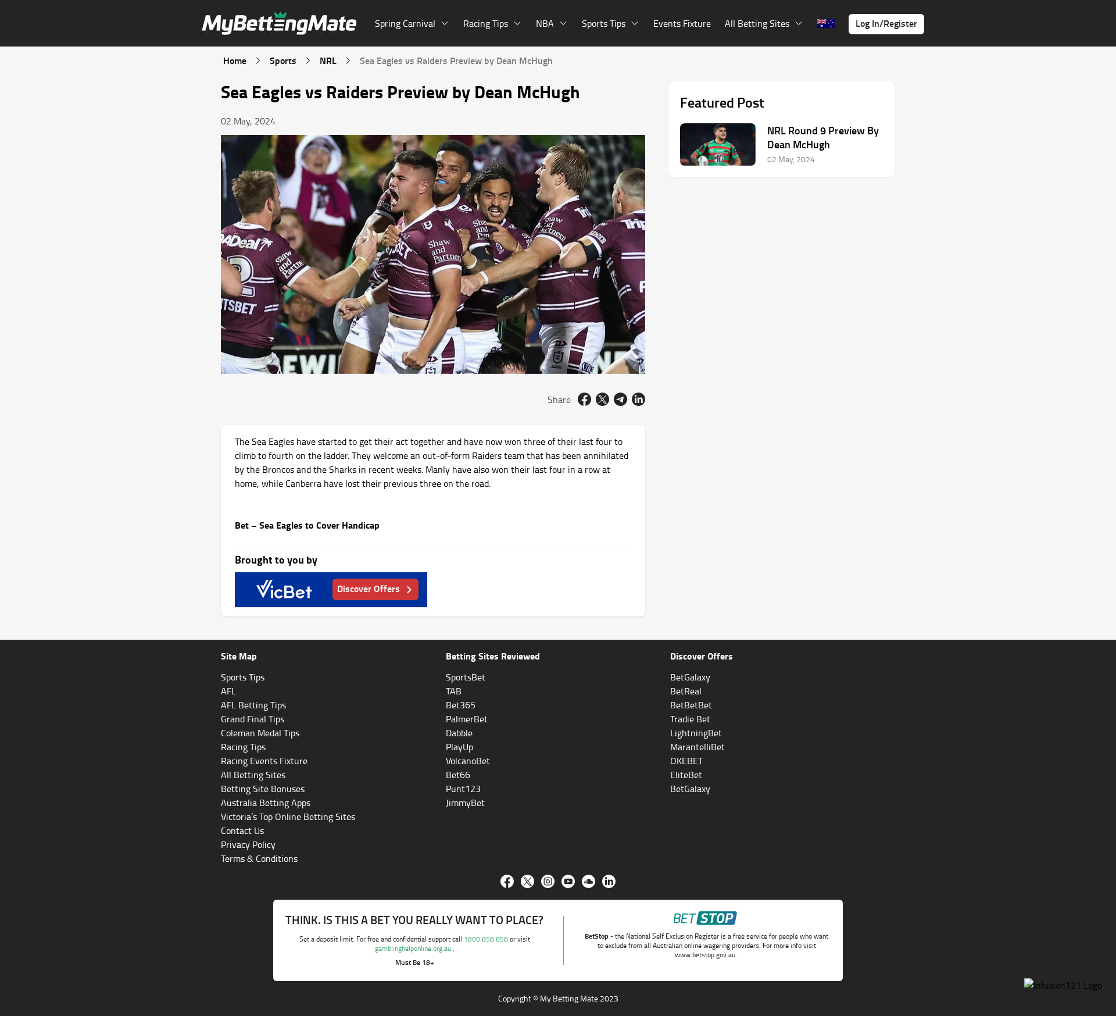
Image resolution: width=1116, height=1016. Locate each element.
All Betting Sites (253, 774)
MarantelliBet (697, 746)
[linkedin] (638, 399)
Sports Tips (242, 677)
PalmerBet (467, 718)
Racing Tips (243, 746)
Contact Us (242, 830)
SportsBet (465, 677)
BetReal (686, 691)
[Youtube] (568, 881)
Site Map (239, 655)
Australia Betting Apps (265, 802)
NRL (328, 60)
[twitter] (602, 399)
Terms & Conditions (259, 858)
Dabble (459, 732)
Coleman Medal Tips (260, 732)
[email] (620, 399)
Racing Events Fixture (264, 760)
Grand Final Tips (252, 718)
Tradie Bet (690, 718)
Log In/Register (886, 23)
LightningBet (696, 732)
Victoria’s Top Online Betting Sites (288, 816)
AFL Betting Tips (253, 704)
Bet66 (458, 774)
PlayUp (459, 746)
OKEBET (686, 760)
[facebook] (584, 399)
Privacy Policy (248, 844)
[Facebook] (507, 881)
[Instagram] (548, 881)
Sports (283, 60)
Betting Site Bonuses (263, 788)
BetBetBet (691, 704)
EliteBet (686, 774)
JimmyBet (465, 802)
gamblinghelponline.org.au (414, 948)
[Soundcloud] (588, 881)
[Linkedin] (609, 881)
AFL (228, 691)
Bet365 (460, 704)
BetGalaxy (690, 677)
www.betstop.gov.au (706, 955)
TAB (454, 691)
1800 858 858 (487, 939)
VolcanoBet (468, 760)
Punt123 (463, 788)
